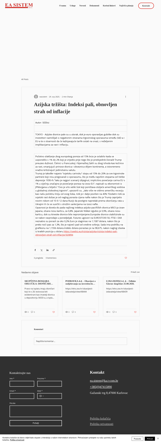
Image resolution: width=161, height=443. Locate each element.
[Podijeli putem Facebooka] (35, 250)
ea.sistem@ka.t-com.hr (104, 380)
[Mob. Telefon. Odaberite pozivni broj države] (41, 396)
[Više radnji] (125, 96)
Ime (12, 378)
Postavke (137, 438)
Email (13, 391)
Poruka (12, 403)
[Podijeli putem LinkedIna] (47, 250)
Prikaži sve (135, 272)
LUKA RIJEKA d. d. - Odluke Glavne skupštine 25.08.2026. (121, 282)
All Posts (24, 79)
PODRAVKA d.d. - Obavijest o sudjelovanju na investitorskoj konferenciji (80, 282)
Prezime (41, 378)
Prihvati (150, 438)
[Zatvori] (157, 438)
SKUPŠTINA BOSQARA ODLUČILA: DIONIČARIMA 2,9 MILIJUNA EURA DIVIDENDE (39, 282)
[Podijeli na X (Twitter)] (41, 250)
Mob (40, 391)
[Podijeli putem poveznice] (53, 250)
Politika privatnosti (17, 440)
